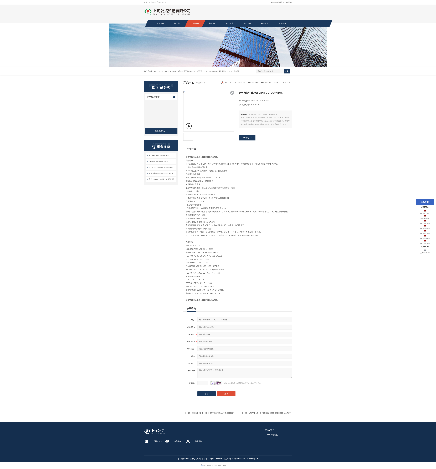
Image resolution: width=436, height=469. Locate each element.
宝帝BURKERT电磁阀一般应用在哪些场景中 (162, 179)
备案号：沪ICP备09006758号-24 (235, 459)
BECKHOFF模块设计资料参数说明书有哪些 (162, 167)
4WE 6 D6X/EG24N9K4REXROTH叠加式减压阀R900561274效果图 (178, 71)
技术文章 (230, 23)
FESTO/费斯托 (153, 97)
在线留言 (281, 2)
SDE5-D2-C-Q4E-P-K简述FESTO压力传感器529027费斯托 (216, 413)
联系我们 (288, 2)
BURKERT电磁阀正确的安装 (159, 155)
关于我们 (177, 23)
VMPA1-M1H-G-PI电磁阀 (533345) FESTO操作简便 (270, 413)
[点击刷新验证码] (216, 383)
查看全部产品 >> (161, 131)
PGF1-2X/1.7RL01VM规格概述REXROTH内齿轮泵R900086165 (225, 71)
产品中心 (195, 23)
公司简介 (157, 441)
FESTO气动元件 (266, 82)
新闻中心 (212, 23)
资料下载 (247, 23)
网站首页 (160, 23)
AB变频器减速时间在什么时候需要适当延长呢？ (162, 173)
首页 (234, 82)
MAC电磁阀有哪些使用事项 (158, 161)
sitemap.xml (253, 459)
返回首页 (273, 2)
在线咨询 (245, 138)
